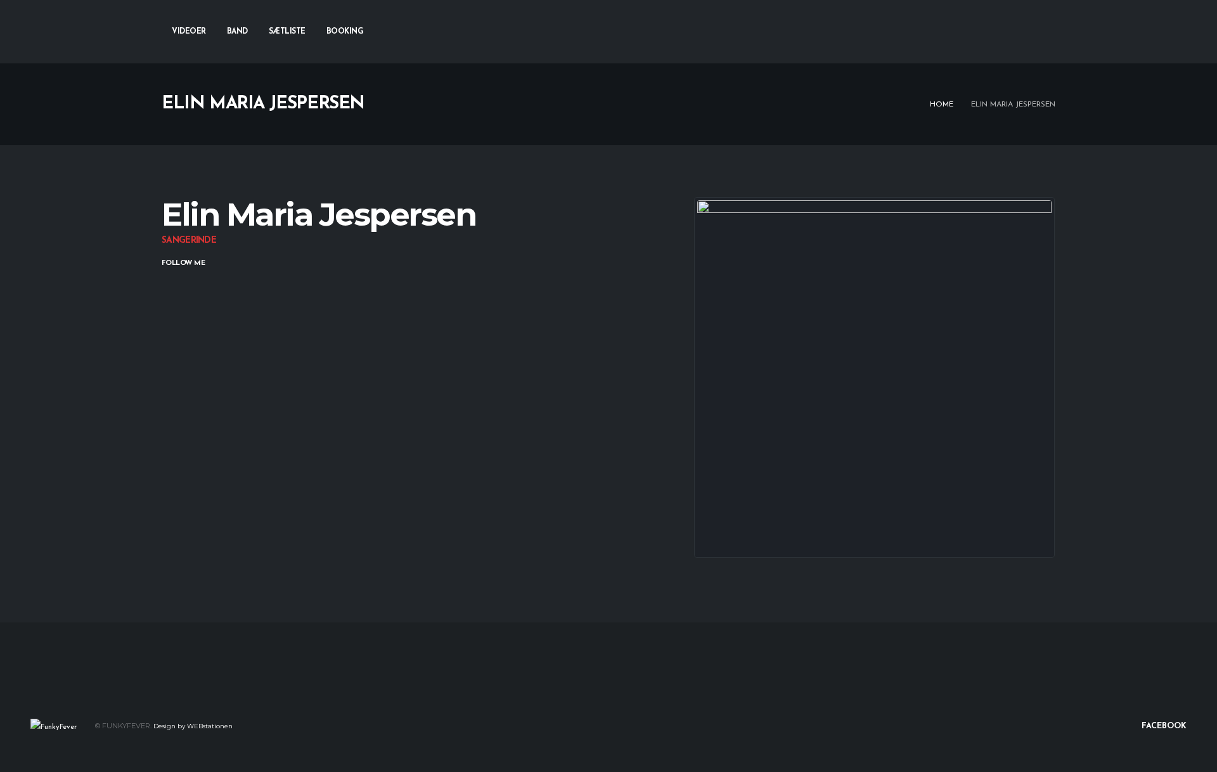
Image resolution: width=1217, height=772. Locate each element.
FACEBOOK (1163, 726)
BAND (237, 31)
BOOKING (345, 31)
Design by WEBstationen (193, 726)
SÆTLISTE (287, 31)
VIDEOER (189, 31)
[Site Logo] (53, 726)
